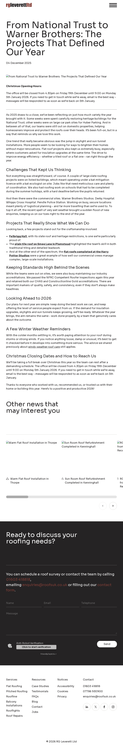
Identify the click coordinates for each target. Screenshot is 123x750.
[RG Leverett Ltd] (19, 5)
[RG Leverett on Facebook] (104, 707)
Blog (35, 701)
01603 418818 (18, 579)
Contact (37, 706)
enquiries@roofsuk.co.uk (44, 585)
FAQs (35, 696)
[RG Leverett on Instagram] (113, 707)
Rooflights (13, 710)
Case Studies (40, 686)
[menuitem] (17, 686)
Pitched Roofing (16, 691)
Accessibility (65, 686)
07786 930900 (93, 691)
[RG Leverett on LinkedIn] (87, 707)
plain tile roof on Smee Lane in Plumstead (42, 244)
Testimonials (40, 691)
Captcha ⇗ (48, 654)
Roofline (11, 696)
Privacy (62, 696)
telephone (88, 603)
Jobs (35, 712)
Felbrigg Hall (18, 236)
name (10, 603)
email (47, 603)
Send (107, 644)
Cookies (62, 691)
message (12, 613)
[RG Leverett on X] (95, 707)
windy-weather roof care (44, 347)
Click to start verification (36, 647)
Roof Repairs (14, 715)
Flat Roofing (14, 686)
